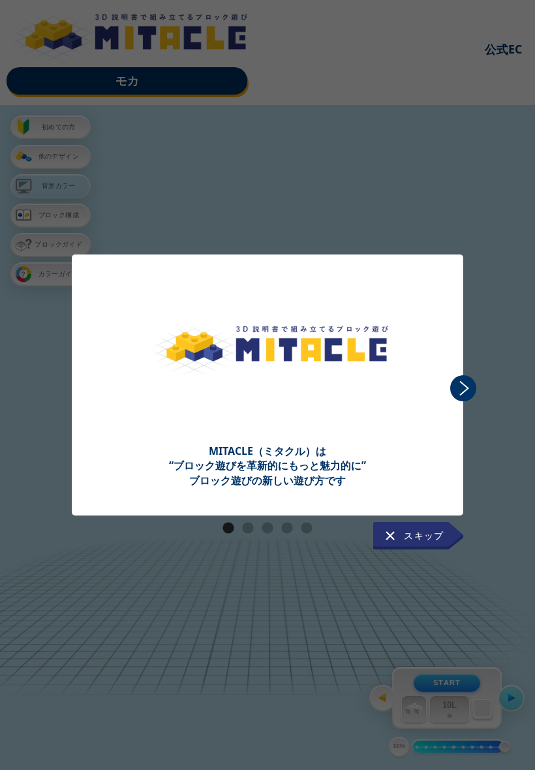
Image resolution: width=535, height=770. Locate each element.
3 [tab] (267, 528)
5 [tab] (306, 528)
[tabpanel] (267, 370)
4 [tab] (287, 528)
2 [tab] (247, 528)
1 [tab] (228, 528)
